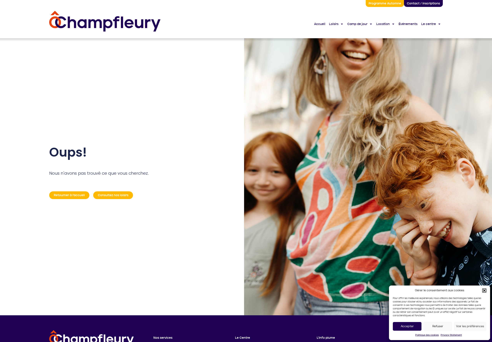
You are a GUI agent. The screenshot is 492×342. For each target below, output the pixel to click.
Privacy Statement (451, 335)
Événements (408, 24)
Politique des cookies (427, 335)
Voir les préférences (470, 326)
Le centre (428, 24)
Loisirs (333, 24)
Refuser (437, 326)
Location (383, 24)
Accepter (407, 326)
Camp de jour (357, 24)
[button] (484, 290)
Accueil (319, 24)
